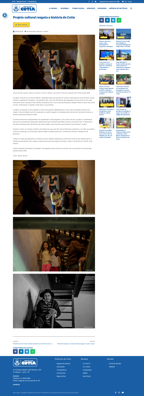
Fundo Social (78, 8)
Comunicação (106, 58)
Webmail (112, 367)
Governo (65, 8)
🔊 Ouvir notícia (21, 25)
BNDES (85, 373)
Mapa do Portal (21, 1)
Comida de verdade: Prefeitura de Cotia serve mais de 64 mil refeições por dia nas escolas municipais (105, 134)
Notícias (39, 31)
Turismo (45, 31)
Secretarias (61, 367)
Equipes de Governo (63, 364)
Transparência (31, 1)
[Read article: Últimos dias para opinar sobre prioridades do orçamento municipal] (106, 34)
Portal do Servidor (115, 364)
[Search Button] (131, 8)
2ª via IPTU (86, 364)
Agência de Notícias (118, 8)
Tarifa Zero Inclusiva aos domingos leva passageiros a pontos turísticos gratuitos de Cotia (123, 90)
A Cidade (53, 8)
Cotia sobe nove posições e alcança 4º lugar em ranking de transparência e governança (105, 65)
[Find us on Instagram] (92, 1)
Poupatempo (87, 370)
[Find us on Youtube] (95, 1)
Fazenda (104, 37)
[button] (15, 351)
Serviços (91, 8)
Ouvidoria (102, 8)
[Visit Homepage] (24, 8)
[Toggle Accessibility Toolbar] (4, 15)
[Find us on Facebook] (89, 1)
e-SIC (13, 1)
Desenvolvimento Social (107, 105)
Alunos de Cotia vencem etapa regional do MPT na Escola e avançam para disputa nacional (106, 90)
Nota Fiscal (87, 376)
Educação (32, 31)
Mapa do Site (61, 376)
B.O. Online (86, 367)
